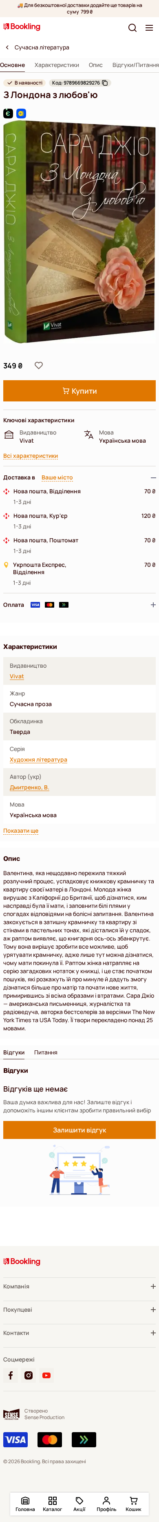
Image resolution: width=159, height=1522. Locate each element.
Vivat (17, 676)
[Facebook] (10, 1375)
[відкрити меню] (149, 27)
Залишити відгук (79, 1129)
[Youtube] (46, 1375)
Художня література (38, 759)
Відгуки (13, 1052)
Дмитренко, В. (29, 787)
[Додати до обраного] (38, 365)
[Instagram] (28, 1375)
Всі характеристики (30, 455)
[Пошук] (132, 27)
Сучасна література (42, 47)
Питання (45, 1052)
